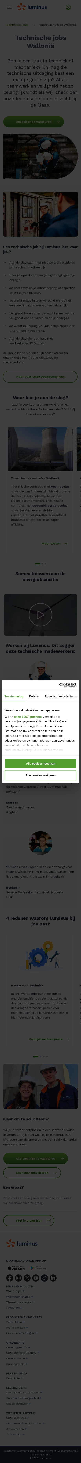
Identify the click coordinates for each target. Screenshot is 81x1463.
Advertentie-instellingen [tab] (61, 696)
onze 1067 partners (28, 716)
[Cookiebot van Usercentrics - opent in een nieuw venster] (59, 685)
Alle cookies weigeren (41, 775)
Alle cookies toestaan (40, 763)
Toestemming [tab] (14, 696)
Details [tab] (34, 696)
